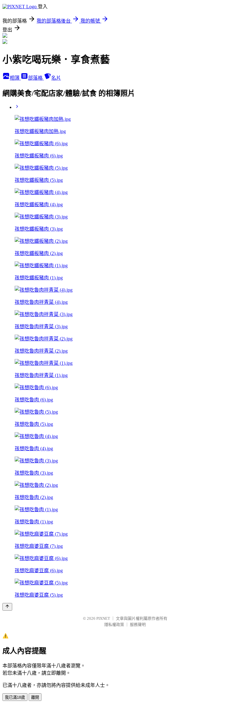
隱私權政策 (114, 624)
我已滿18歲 (15, 697)
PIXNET (103, 618)
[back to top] (7, 607)
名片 (56, 78)
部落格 (36, 78)
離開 (35, 697)
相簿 (15, 78)
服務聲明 (138, 624)
